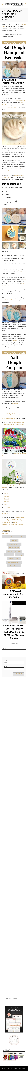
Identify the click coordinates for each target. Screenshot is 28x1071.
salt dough (19, 555)
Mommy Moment (6, 529)
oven (24, 279)
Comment (4, 648)
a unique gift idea (11, 107)
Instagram (7, 501)
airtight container (8, 300)
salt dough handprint (14, 562)
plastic (15, 340)
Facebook (6, 496)
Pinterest (15, 403)
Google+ (6, 504)
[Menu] (2, 4)
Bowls (5, 200)
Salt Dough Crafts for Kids (9, 418)
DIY (12, 537)
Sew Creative (19, 524)
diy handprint (20, 537)
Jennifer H (5, 513)
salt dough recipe (14, 565)
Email (5, 666)
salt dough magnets (19, 100)
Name (5, 660)
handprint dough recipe (14, 551)
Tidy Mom (9, 522)
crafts (5, 537)
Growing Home (9, 524)
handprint (14, 540)
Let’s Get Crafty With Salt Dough (11, 414)
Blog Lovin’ (7, 507)
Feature (6, 533)
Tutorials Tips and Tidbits (9, 520)
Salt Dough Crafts (14, 558)
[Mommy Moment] (13, 4)
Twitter (6, 493)
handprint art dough (14, 544)
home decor (9, 555)
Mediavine (24, 1068)
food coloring (22, 271)
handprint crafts (14, 547)
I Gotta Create (20, 517)
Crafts (3, 533)
